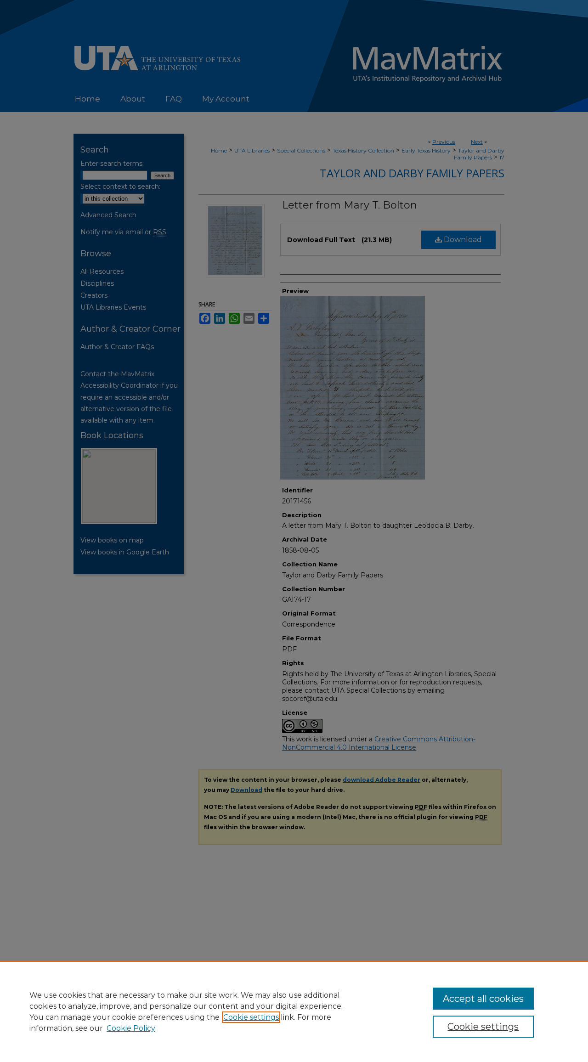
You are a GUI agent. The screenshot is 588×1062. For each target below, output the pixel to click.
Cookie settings (251, 1017)
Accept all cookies (483, 998)
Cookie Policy (131, 1028)
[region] (294, 1011)
